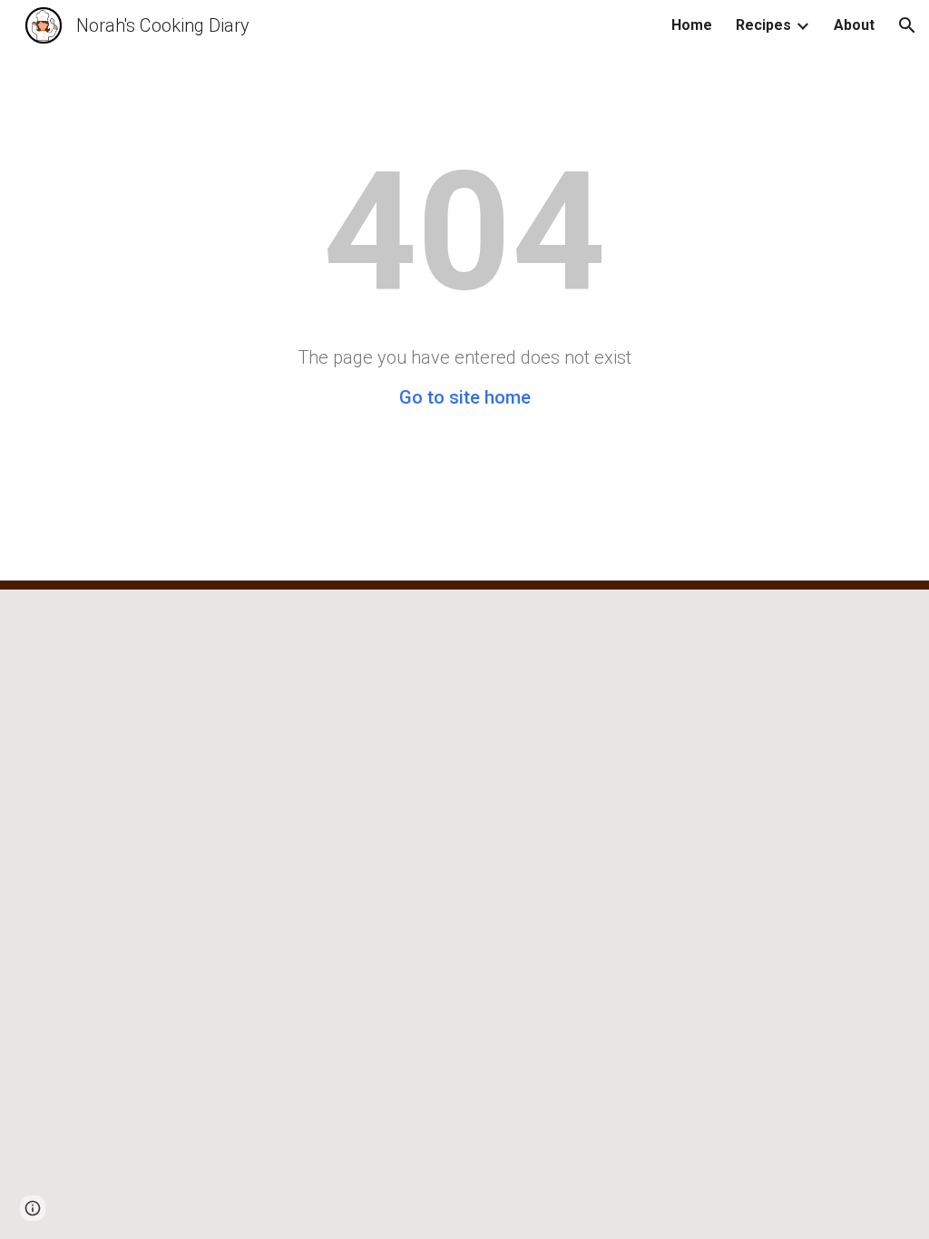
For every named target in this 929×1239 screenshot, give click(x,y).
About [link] (854, 25)
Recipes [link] (763, 25)
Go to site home (465, 397)
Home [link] (691, 25)
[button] (907, 25)
